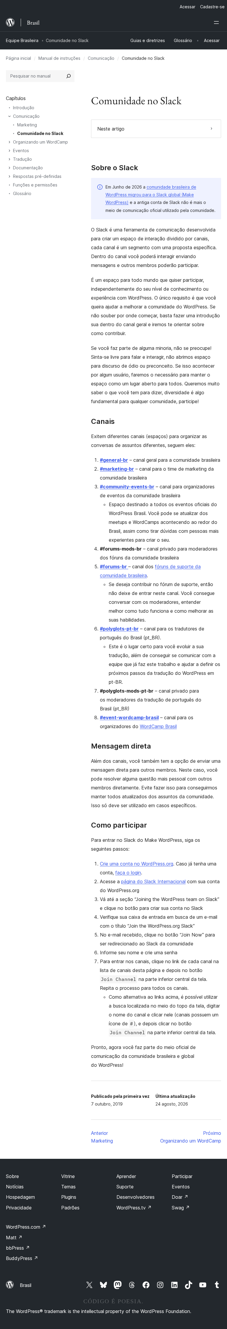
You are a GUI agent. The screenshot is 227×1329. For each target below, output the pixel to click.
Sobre (12, 1176)
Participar (182, 1176)
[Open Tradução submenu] (9, 159)
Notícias (15, 1187)
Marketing (27, 124)
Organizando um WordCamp (40, 141)
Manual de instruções (59, 58)
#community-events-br (127, 487)
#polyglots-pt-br (119, 629)
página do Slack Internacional (153, 881)
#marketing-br (117, 469)
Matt (14, 1237)
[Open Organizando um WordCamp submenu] (9, 142)
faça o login (128, 873)
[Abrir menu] (217, 22)
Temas (68, 1187)
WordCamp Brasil (158, 726)
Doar (180, 1197)
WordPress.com (26, 1227)
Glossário (22, 193)
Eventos (21, 150)
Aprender (126, 1176)
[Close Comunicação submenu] (9, 116)
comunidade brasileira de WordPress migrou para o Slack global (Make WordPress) (151, 194)
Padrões (70, 1208)
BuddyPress (22, 1258)
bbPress (18, 1248)
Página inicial (18, 58)
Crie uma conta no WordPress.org (136, 864)
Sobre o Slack (114, 168)
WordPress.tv (134, 1208)
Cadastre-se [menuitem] (212, 6)
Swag (181, 1208)
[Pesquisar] (68, 76)
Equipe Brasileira (22, 40)
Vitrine (68, 1176)
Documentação (28, 167)
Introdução (23, 107)
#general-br (114, 460)
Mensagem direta (121, 746)
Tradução (22, 159)
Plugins (68, 1197)
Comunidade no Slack (40, 133)
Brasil (25, 1285)
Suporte (125, 1187)
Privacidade (19, 1208)
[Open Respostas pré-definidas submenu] (9, 176)
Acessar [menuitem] (187, 6)
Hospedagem (20, 1197)
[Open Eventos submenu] (9, 150)
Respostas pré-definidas (37, 176)
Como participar (119, 825)
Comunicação (101, 58)
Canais (103, 421)
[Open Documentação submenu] (9, 167)
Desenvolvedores (135, 1197)
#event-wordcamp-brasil (129, 717)
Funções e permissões (35, 184)
